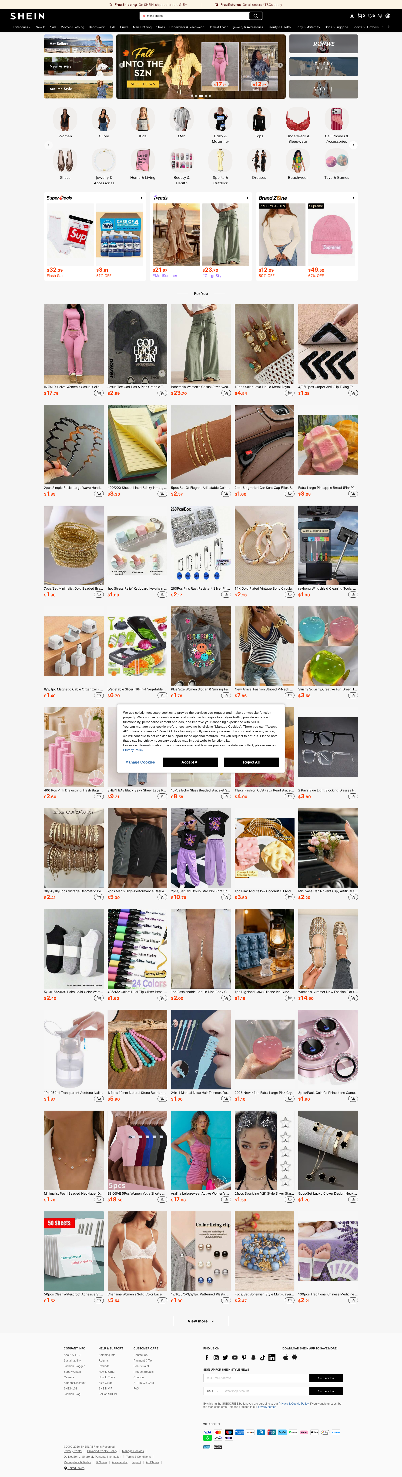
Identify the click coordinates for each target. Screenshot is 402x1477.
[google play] (294, 1359)
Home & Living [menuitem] (218, 27)
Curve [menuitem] (124, 27)
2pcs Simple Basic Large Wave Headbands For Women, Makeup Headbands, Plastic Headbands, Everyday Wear (74, 488)
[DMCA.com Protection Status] (218, 1446)
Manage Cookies (133, 1451)
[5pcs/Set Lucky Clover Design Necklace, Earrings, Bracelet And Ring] (328, 1150)
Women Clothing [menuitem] (72, 27)
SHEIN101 (70, 1388)
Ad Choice (152, 1462)
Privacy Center (73, 1451)
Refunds (104, 1366)
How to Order (107, 1371)
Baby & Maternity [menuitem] (307, 27)
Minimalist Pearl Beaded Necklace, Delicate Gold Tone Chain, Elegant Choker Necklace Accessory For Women (74, 1193)
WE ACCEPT (211, 1424)
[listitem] (74, 350)
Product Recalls (144, 1371)
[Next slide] (280, 65)
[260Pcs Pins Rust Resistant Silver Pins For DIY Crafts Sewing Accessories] (201, 545)
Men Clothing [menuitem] (142, 27)
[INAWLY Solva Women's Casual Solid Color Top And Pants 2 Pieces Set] (74, 344)
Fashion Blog (72, 1394)
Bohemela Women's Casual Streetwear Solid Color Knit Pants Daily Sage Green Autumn (201, 387)
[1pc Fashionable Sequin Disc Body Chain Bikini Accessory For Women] (201, 949)
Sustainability (72, 1360)
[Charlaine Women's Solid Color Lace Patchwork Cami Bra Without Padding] (137, 1251)
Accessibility (119, 1462)
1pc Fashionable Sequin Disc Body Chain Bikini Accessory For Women (201, 992)
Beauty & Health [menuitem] (279, 27)
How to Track (107, 1377)
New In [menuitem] (41, 27)
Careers (69, 1377)
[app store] (285, 1359)
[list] (240, 1357)
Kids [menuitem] (112, 27)
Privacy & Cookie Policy (294, 1403)
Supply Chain (72, 1371)
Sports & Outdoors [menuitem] (366, 27)
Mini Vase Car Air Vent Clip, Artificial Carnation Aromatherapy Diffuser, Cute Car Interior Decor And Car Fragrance (328, 891)
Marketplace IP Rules (77, 1462)
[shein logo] (27, 15)
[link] (100, 4)
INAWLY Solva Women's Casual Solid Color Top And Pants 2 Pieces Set (74, 387)
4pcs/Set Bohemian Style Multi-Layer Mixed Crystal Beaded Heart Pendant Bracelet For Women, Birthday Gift (265, 1294)
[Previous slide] (121, 65)
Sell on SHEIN (108, 1394)
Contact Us (140, 1355)
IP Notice (101, 1462)
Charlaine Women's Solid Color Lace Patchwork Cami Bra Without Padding (137, 1294)
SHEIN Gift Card (144, 1383)
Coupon (139, 1377)
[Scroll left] (383, 27)
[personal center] (352, 16)
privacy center (266, 1407)
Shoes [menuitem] (160, 27)
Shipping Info (107, 1355)
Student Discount (74, 1383)
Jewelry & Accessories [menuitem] (248, 27)
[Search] (255, 16)
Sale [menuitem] (53, 27)
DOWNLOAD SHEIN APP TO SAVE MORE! (310, 1348)
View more (198, 1321)
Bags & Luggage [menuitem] (336, 27)
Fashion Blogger (74, 1366)
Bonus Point (141, 1366)
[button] (380, 16)
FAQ (136, 1388)
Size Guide (106, 1383)
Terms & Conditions (138, 1456)
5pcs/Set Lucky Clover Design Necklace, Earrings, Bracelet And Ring (328, 1193)
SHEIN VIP (105, 1388)
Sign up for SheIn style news (226, 1369)
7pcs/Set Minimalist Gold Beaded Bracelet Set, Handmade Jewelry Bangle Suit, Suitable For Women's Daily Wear (74, 588)
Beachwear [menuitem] (97, 27)
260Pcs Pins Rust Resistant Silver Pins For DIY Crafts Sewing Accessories (201, 588)
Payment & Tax (143, 1360)
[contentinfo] (273, 1435)
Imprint (136, 1462)
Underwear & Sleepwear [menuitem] (186, 27)
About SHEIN (72, 1355)
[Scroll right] (388, 27)
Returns (104, 1360)
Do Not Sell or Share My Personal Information (92, 1456)
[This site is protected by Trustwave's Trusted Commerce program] (206, 1446)
